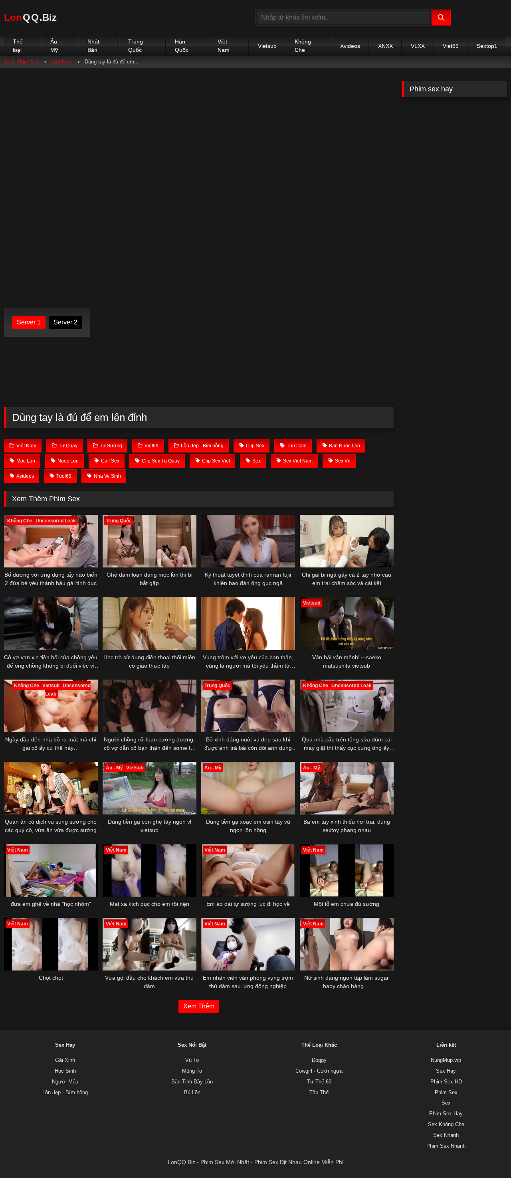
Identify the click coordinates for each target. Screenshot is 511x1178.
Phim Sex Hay (446, 1114)
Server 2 (65, 322)
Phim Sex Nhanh (445, 1146)
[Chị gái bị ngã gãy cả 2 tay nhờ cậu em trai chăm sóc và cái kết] (347, 541)
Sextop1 (487, 46)
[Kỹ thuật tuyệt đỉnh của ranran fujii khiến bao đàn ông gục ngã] (248, 541)
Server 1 (29, 322)
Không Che (303, 45)
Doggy (319, 1060)
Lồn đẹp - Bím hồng (65, 1092)
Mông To (192, 1071)
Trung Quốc (135, 45)
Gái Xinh (65, 1060)
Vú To (192, 1060)
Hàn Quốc (181, 45)
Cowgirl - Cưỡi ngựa (319, 1071)
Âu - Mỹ (55, 45)
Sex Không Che (446, 1124)
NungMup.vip (446, 1060)
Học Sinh (65, 1071)
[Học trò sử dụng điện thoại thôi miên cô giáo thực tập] (149, 623)
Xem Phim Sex (21, 62)
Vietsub (267, 46)
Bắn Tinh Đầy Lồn (192, 1082)
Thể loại (18, 45)
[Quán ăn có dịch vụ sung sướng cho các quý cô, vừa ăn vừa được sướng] (51, 788)
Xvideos (350, 46)
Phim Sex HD (446, 1082)
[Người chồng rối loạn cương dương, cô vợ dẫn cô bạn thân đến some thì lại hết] (149, 706)
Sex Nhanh (446, 1135)
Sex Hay (446, 1071)
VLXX (418, 46)
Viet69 (451, 46)
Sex (446, 1103)
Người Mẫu (65, 1082)
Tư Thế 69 (319, 1082)
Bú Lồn (192, 1092)
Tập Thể (319, 1092)
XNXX (385, 46)
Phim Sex (446, 1092)
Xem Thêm (198, 1006)
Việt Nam (224, 45)
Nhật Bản (93, 45)
